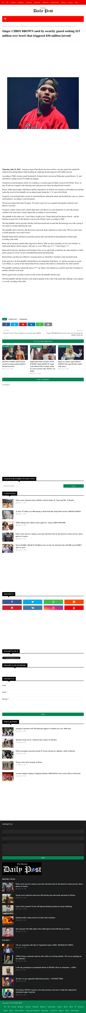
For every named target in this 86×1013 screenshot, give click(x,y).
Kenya (70, 2)
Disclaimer (45, 1011)
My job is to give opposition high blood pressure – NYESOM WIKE (39, 978)
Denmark (37, 2)
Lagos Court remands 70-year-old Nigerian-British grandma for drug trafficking (44, 906)
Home (3, 26)
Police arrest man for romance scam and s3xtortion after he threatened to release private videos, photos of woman (49, 535)
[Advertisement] (43, 60)
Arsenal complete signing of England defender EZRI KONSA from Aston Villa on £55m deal (48, 773)
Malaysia (46, 2)
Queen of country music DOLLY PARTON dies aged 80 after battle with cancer (70, 363)
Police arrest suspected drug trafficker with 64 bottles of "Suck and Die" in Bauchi (45, 500)
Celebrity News (13, 319)
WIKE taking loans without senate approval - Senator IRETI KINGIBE (41, 522)
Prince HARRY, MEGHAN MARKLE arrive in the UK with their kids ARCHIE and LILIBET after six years (49, 546)
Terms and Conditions (33, 1011)
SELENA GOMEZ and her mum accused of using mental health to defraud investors (14, 363)
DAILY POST (18, 1003)
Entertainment (10, 26)
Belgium (21, 2)
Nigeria (63, 2)
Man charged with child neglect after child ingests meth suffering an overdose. (43, 929)
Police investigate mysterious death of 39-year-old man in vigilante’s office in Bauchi (45, 751)
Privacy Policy (19, 1011)
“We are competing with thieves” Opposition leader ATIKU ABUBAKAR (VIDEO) (44, 945)
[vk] (33, 607)
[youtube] (74, 607)
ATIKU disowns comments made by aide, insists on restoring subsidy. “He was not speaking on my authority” (49, 957)
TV (75, 1007)
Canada (13, 2)
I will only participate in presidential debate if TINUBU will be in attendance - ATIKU (46, 967)
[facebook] (12, 602)
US (3, 2)
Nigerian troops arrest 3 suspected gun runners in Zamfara (36, 740)
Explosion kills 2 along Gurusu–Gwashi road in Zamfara (35, 917)
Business (81, 1007)
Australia (29, 2)
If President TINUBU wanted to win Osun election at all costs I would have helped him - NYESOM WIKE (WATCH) (46, 991)
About (11, 1011)
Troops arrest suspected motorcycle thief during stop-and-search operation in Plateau (45, 895)
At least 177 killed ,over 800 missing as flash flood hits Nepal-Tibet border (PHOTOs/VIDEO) (48, 511)
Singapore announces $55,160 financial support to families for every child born (43, 728)
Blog (76, 2)
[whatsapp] (53, 602)
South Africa (55, 2)
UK (7, 2)
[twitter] (33, 602)
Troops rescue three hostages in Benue (29, 762)
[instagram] (53, 607)
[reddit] (74, 602)
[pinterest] (12, 607)
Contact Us (53, 1011)
